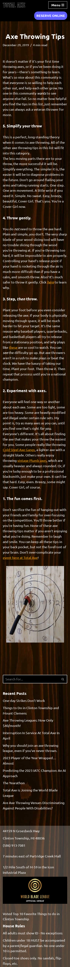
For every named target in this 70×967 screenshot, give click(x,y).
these (13, 347)
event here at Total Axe (20, 558)
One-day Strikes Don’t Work (24, 700)
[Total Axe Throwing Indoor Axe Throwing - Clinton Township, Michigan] (14, 5)
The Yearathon (14, 783)
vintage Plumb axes (32, 460)
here (50, 282)
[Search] (63, 679)
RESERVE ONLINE (50, 15)
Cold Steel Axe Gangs (19, 450)
